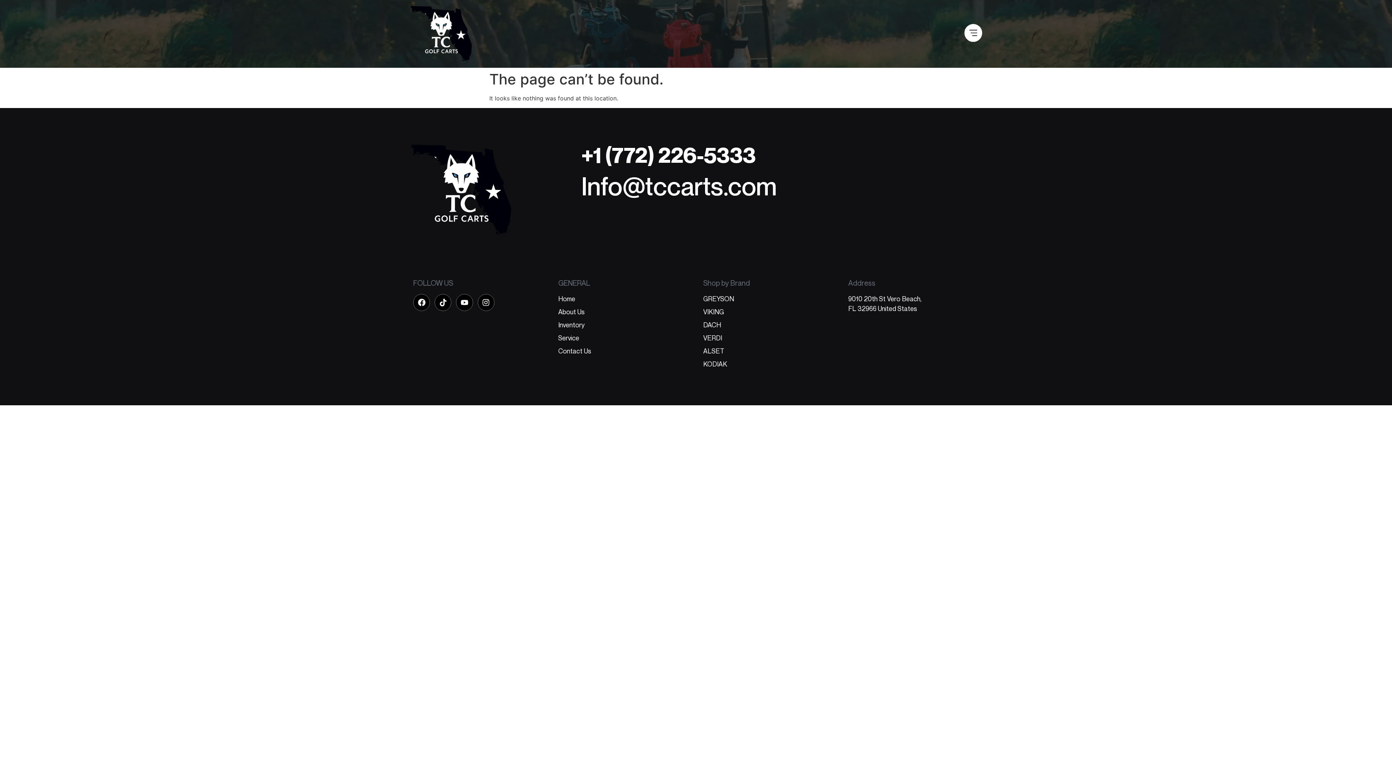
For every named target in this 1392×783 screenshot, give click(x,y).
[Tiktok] (443, 302)
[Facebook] (421, 302)
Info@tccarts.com (679, 186)
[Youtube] (464, 302)
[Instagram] (486, 302)
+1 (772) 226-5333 (668, 155)
